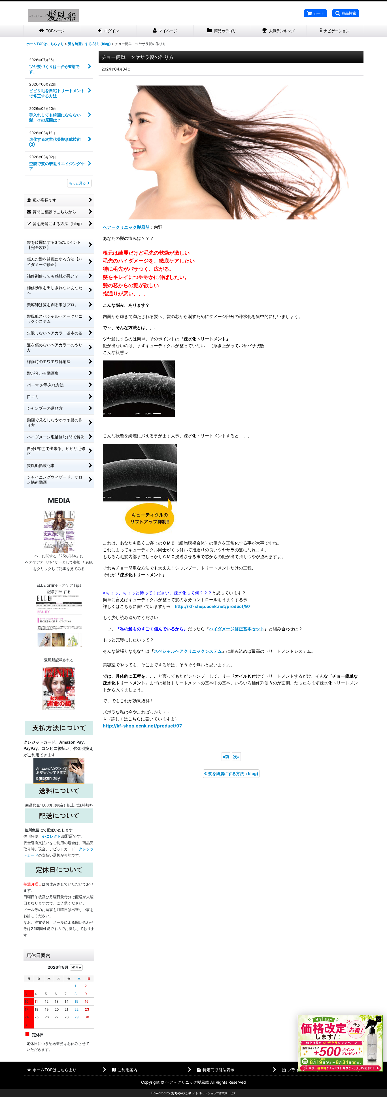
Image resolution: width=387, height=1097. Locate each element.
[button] (345, 13)
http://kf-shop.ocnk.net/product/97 (212, 606)
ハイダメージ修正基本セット (236, 628)
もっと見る (77, 183)
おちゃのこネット (184, 1093)
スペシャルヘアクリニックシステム (188, 651)
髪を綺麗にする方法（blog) (233, 773)
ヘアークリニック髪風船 (126, 227)
